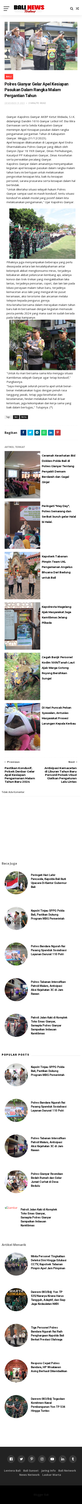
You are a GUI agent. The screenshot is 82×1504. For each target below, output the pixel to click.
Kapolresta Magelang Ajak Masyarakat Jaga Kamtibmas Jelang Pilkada (56, 614)
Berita (24, 417)
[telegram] (37, 433)
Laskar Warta (51, 1475)
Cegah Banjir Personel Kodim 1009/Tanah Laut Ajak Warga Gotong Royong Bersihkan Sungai (58, 668)
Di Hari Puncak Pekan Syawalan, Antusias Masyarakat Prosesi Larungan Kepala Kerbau (59, 715)
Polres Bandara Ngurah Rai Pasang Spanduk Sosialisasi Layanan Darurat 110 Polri (49, 950)
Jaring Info (48, 1470)
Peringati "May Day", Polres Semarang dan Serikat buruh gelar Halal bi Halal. (59, 514)
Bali (9, 76)
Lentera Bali (12, 1470)
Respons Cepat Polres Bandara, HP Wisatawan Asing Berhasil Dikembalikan (49, 1367)
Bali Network (67, 1470)
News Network (29, 1475)
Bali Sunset (31, 1470)
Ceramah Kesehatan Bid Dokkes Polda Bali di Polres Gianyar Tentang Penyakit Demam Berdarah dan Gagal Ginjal (58, 469)
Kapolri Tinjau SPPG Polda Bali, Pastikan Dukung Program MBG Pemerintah (47, 914)
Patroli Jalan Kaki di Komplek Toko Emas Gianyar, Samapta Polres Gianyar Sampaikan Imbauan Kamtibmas (49, 1025)
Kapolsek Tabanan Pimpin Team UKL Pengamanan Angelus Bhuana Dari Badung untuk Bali (57, 567)
